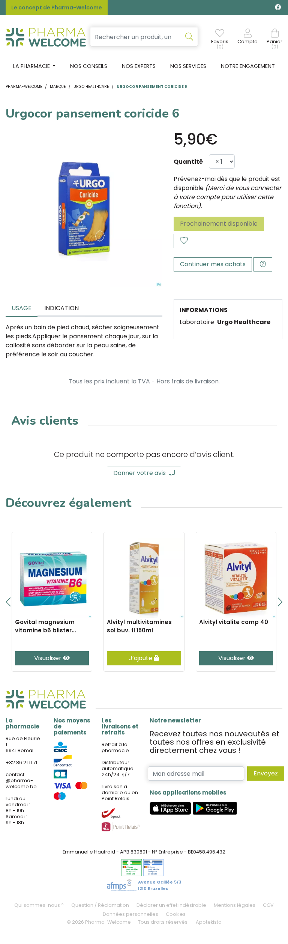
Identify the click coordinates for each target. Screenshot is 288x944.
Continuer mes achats (213, 264)
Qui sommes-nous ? (39, 905)
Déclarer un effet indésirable (171, 905)
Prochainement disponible (219, 223)
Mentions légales (234, 905)
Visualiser (48, 658)
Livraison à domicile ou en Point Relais (120, 792)
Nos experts (139, 66)
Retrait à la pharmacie (115, 747)
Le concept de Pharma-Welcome (56, 7)
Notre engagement (248, 66)
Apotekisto (209, 922)
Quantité (188, 161)
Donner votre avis (141, 473)
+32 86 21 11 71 (21, 762)
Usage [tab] (22, 308)
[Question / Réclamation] (263, 264)
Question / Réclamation (100, 905)
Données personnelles (130, 914)
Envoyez (266, 773)
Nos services (188, 66)
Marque (58, 86)
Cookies (176, 914)
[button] (8, 602)
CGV (268, 905)
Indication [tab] (61, 308)
